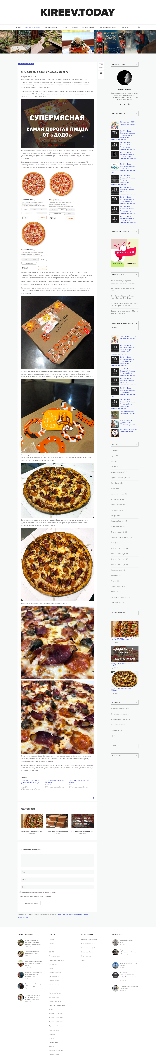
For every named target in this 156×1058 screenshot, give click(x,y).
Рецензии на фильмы (50, 27)
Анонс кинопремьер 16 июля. (127, 941)
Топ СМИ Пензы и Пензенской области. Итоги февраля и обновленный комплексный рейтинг (123, 135)
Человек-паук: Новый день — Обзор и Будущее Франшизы (124, 312)
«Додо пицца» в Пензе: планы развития (121, 689)
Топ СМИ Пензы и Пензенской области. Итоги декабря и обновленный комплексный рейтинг (123, 404)
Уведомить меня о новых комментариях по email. (38, 892)
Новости (114, 575)
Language (125, 27)
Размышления (116, 586)
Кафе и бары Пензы (118, 725)
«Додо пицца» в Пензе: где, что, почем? (122, 664)
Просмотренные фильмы (120, 714)
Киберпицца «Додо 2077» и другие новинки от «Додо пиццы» (30, 783)
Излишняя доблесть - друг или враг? (129, 964)
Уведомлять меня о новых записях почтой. (36, 896)
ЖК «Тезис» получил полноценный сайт (123, 289)
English (113, 456)
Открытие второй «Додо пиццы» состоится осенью (82, 831)
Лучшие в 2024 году (118, 564)
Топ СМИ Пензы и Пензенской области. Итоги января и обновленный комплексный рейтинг (123, 362)
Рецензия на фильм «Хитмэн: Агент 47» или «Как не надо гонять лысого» (128, 953)
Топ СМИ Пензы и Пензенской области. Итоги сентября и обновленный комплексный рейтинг (123, 350)
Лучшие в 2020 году (118, 548)
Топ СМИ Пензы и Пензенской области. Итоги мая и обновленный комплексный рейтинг (123, 180)
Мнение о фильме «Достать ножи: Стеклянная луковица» (128, 423)
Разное (74, 27)
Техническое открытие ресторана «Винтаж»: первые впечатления (32, 997)
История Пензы (116, 526)
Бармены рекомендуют (119, 477)
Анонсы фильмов (117, 472)
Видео (113, 488)
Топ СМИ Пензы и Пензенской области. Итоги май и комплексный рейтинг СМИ (123, 168)
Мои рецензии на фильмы (120, 708)
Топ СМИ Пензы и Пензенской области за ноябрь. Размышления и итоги (128, 976)
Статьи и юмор (116, 603)
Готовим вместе (116, 505)
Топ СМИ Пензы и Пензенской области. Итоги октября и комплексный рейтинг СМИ (123, 392)
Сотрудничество (116, 730)
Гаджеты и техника (117, 494)
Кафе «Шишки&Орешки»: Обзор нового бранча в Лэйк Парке (78, 47)
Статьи (65, 27)
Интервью (114, 516)
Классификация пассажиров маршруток (129, 987)
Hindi (112, 461)
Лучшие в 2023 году (118, 559)
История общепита (117, 521)
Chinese (113, 450)
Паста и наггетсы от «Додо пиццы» (57, 831)
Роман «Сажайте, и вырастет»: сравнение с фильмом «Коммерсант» (15, 47)
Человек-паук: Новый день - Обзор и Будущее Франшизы (34, 986)
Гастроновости (116, 499)
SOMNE (113, 467)
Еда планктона (116, 510)
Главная (18, 27)
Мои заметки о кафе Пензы (120, 719)
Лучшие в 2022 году (118, 554)
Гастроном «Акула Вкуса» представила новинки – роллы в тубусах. (108, 47)
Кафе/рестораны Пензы (32, 27)
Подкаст (114, 581)
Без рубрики (115, 483)
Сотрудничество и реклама (108, 27)
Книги (9, 38)
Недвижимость (43, 39)
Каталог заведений (88, 27)
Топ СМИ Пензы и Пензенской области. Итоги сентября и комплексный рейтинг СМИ (123, 157)
